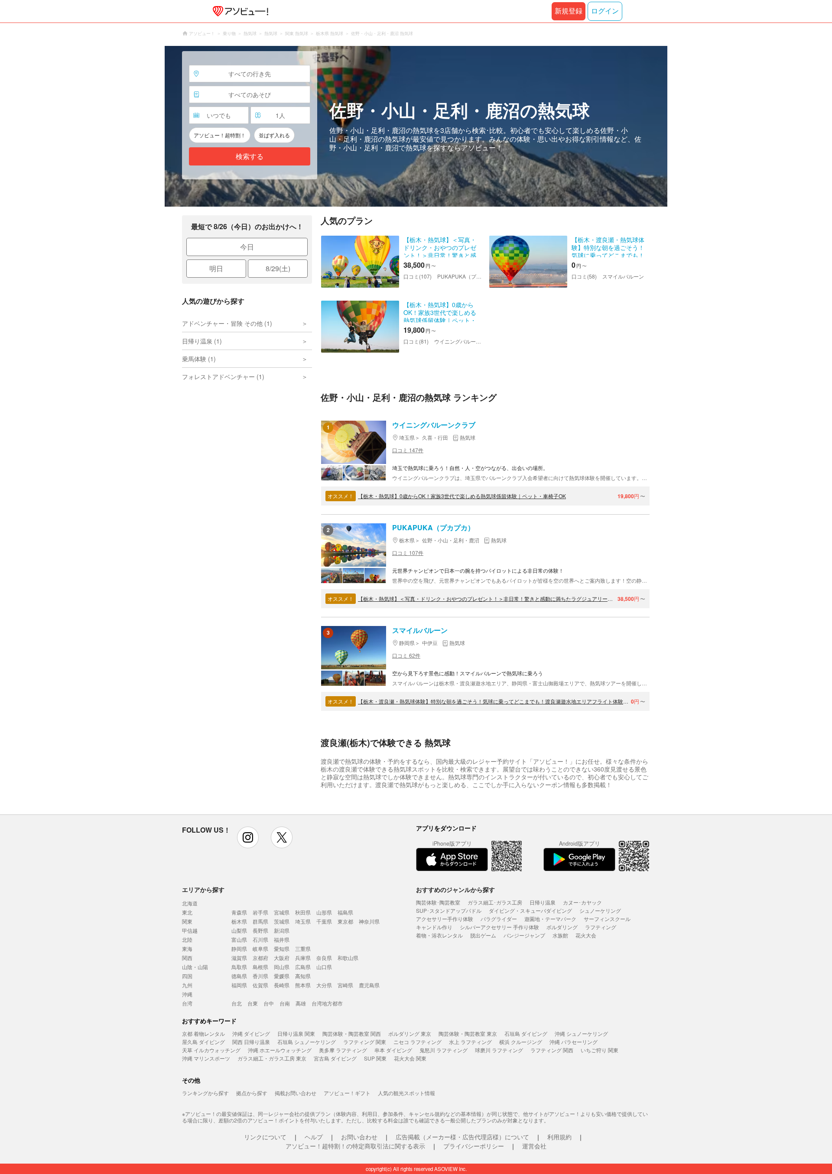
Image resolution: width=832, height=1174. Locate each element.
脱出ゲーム (483, 935)
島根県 (260, 966)
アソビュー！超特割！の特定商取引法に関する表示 (355, 1146)
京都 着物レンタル (203, 1033)
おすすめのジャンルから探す (455, 889)
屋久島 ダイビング (203, 1041)
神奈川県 (369, 921)
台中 (268, 1003)
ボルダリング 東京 (409, 1033)
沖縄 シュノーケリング (581, 1033)
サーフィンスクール (607, 918)
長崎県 (281, 985)
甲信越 (190, 930)
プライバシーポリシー (473, 1146)
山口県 (324, 966)
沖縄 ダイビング (251, 1033)
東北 (187, 912)
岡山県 (281, 966)
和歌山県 (348, 957)
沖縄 (187, 994)
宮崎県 (345, 985)
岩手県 (260, 912)
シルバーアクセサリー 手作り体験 (499, 927)
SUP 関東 (375, 1058)
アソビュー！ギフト (347, 1092)
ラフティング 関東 (364, 1041)
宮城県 (281, 912)
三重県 (303, 948)
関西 (187, 957)
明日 (216, 268)
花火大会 (585, 935)
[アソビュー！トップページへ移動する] (239, 11)
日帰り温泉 (543, 902)
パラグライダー (499, 918)
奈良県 (324, 957)
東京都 (345, 921)
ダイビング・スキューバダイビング (530, 910)
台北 (236, 1003)
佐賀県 (260, 985)
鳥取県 (239, 966)
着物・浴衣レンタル (439, 935)
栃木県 (239, 921)
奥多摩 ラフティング (343, 1050)
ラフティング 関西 (551, 1050)
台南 (285, 1003)
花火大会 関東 (410, 1058)
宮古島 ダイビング (335, 1058)
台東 (252, 1003)
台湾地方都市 (327, 1003)
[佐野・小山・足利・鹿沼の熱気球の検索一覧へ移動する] (416, 126)
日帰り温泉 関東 (296, 1033)
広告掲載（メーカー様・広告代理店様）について (462, 1136)
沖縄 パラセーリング (573, 1041)
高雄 (301, 1003)
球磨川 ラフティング (499, 1050)
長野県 (260, 930)
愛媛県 (281, 975)
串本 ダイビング (393, 1050)
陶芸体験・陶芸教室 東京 (468, 1033)
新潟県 (281, 930)
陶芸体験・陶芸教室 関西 (351, 1033)
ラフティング (600, 927)
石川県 (260, 939)
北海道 (190, 903)
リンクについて (265, 1136)
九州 (187, 985)
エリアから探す (203, 889)
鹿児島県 (369, 985)
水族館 (560, 935)
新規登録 (568, 11)
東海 (187, 948)
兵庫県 (303, 957)
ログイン (605, 11)
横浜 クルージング (520, 1041)
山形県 (324, 912)
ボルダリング (562, 927)
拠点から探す (251, 1092)
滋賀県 (239, 957)
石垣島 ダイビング (525, 1033)
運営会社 (534, 1146)
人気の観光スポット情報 (406, 1092)
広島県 (303, 966)
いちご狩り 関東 (599, 1050)
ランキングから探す (205, 1092)
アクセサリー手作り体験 (444, 918)
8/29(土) (278, 268)
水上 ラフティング (470, 1041)
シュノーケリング (600, 910)
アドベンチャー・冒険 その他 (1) (227, 323)
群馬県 (260, 921)
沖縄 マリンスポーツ (206, 1058)
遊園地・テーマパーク (550, 918)
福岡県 (239, 985)
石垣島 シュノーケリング (306, 1041)
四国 (187, 975)
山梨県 (239, 930)
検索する (249, 156)
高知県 (303, 975)
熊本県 (303, 985)
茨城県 (281, 921)
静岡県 (239, 948)
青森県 (239, 912)
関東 (187, 921)
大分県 (324, 985)
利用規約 (559, 1136)
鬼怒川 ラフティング (443, 1050)
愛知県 (281, 948)
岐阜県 (260, 948)
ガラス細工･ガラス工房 (495, 902)
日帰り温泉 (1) (202, 341)
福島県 (345, 912)
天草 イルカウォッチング (211, 1050)
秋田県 (303, 912)
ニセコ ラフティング (417, 1041)
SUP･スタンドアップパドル (448, 910)
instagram (248, 837)
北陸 (187, 939)
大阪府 (281, 957)
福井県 (281, 939)
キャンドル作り (434, 927)
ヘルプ (314, 1136)
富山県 (239, 939)
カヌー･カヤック (582, 902)
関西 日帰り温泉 (251, 1041)
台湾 (187, 1003)
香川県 (260, 975)
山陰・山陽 (195, 966)
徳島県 (239, 975)
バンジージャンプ (524, 935)
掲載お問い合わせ (295, 1092)
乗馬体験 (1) (199, 358)
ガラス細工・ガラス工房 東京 (271, 1058)
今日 (247, 247)
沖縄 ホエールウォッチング (280, 1050)
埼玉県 (303, 921)
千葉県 (324, 921)
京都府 (260, 957)
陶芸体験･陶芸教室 (438, 902)
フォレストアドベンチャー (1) (223, 376)
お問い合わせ (359, 1136)
